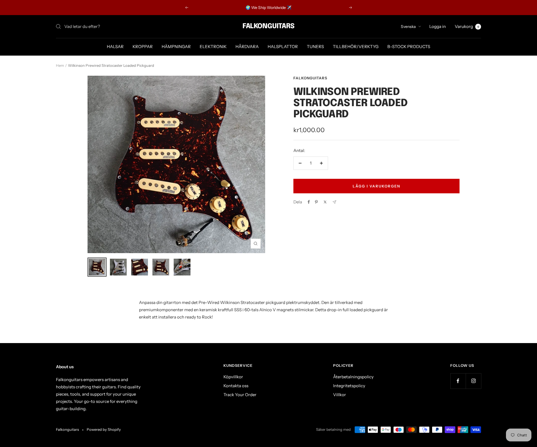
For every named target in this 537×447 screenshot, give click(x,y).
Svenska (408, 26)
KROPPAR (143, 46)
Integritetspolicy (349, 385)
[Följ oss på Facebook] (458, 381)
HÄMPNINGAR (176, 46)
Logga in (437, 26)
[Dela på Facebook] (309, 202)
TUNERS (315, 46)
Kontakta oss (235, 385)
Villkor (339, 394)
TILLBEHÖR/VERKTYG (355, 46)
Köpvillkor (233, 376)
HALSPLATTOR (283, 46)
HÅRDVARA (247, 46)
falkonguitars (310, 78)
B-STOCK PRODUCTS (408, 46)
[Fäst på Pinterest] (316, 202)
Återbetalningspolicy (353, 376)
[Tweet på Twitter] (325, 202)
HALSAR (115, 46)
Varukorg (467, 26)
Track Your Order (239, 394)
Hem (60, 65)
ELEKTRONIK (213, 46)
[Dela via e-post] (334, 202)
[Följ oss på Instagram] (473, 381)
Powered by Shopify (104, 429)
